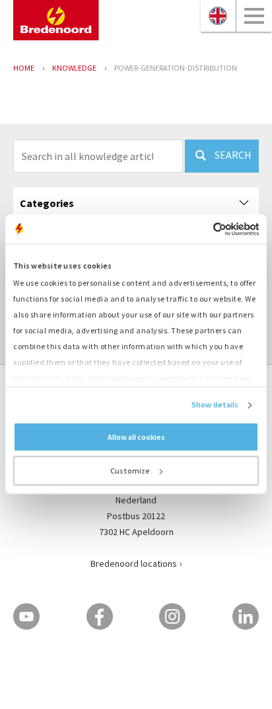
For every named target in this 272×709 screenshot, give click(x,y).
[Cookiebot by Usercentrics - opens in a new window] (201, 228)
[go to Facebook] (99, 616)
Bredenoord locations (133, 563)
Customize (130, 471)
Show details (214, 405)
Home (23, 68)
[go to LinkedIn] (245, 616)
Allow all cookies (136, 437)
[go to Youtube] (26, 616)
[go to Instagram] (172, 616)
